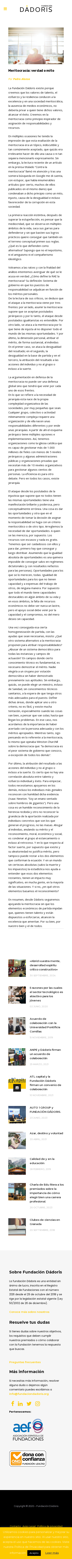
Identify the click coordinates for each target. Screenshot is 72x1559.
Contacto (15, 1526)
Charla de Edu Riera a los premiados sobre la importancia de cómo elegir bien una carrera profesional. (47, 1193)
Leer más (52, 1553)
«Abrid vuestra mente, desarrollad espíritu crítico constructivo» (45, 965)
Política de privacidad (49, 1526)
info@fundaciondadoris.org (29, 1394)
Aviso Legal (29, 1526)
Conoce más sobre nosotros (29, 1312)
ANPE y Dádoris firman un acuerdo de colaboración (45, 1054)
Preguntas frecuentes (25, 1362)
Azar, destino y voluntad (46, 1133)
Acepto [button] (34, 1552)
